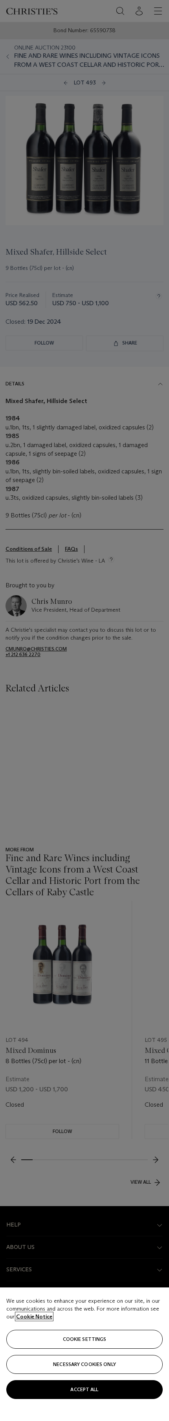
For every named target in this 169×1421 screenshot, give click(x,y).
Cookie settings (85, 1339)
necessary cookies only (84, 1364)
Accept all (84, 1389)
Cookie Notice (34, 1316)
